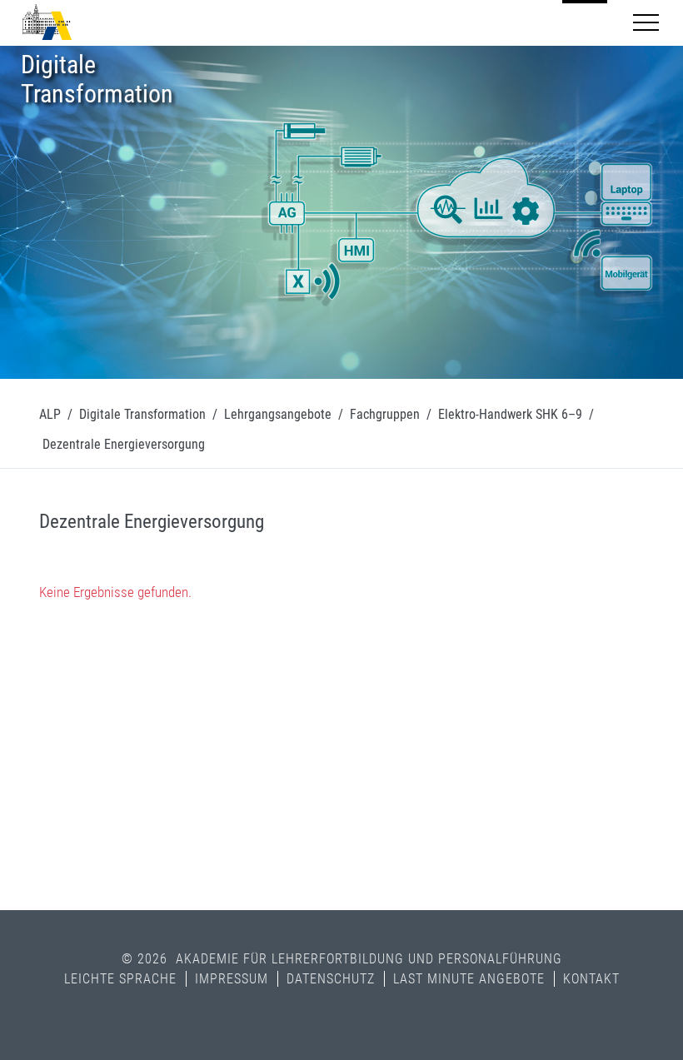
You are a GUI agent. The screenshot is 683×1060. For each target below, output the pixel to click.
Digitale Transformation (142, 414)
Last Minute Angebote (469, 979)
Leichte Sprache (120, 979)
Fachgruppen (385, 414)
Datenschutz (331, 979)
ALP (50, 414)
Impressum (231, 979)
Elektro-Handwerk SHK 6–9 (510, 414)
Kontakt (591, 979)
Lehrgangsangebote (278, 414)
